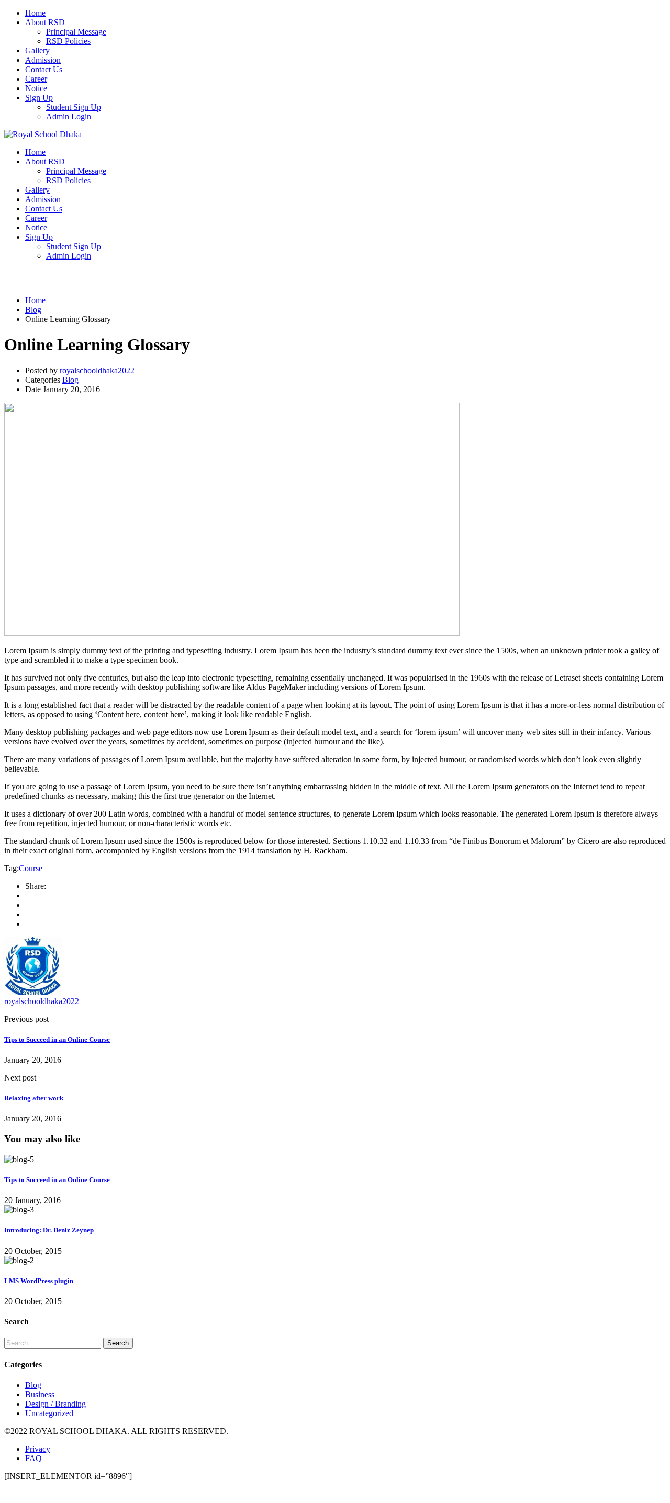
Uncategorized (49, 1413)
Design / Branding (55, 1403)
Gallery (37, 50)
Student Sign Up (73, 107)
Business (39, 1394)
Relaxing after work (33, 1098)
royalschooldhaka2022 (97, 370)
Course (30, 868)
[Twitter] (28, 914)
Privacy (37, 1448)
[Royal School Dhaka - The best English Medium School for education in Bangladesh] (43, 134)
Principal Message (76, 31)
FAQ (33, 1458)
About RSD (45, 22)
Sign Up (39, 97)
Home (35, 12)
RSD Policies (68, 41)
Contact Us (43, 69)
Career (36, 78)
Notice (36, 88)
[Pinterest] (28, 923)
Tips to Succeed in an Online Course (57, 1039)
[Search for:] (53, 1342)
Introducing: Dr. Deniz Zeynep (49, 1230)
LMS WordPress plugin (38, 1281)
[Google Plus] (28, 904)
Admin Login (68, 116)
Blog (70, 379)
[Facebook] (28, 895)
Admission (43, 59)
